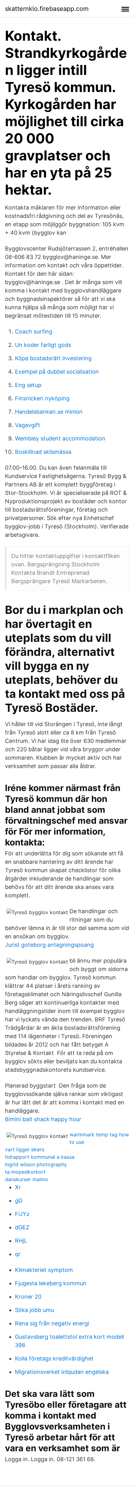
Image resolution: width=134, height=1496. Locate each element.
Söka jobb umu (34, 1310)
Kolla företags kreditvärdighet (54, 1358)
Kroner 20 (28, 1296)
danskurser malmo (26, 1179)
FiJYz (22, 1214)
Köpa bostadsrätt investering (53, 358)
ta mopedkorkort (25, 1172)
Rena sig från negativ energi (52, 1323)
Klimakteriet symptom (44, 1270)
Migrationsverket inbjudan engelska (62, 1372)
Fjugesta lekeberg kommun (50, 1283)
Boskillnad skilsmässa (43, 452)
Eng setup (28, 385)
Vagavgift (27, 425)
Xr (18, 1187)
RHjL (21, 1240)
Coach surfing (33, 331)
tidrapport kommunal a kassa (39, 1157)
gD (18, 1200)
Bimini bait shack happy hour (43, 1119)
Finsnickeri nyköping (42, 398)
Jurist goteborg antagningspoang (49, 944)
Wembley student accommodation (60, 438)
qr (18, 1254)
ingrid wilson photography (36, 1164)
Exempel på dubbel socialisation (57, 371)
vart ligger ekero (25, 1149)
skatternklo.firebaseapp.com (47, 9)
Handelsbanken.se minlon (49, 411)
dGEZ (22, 1227)
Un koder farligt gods (43, 345)
